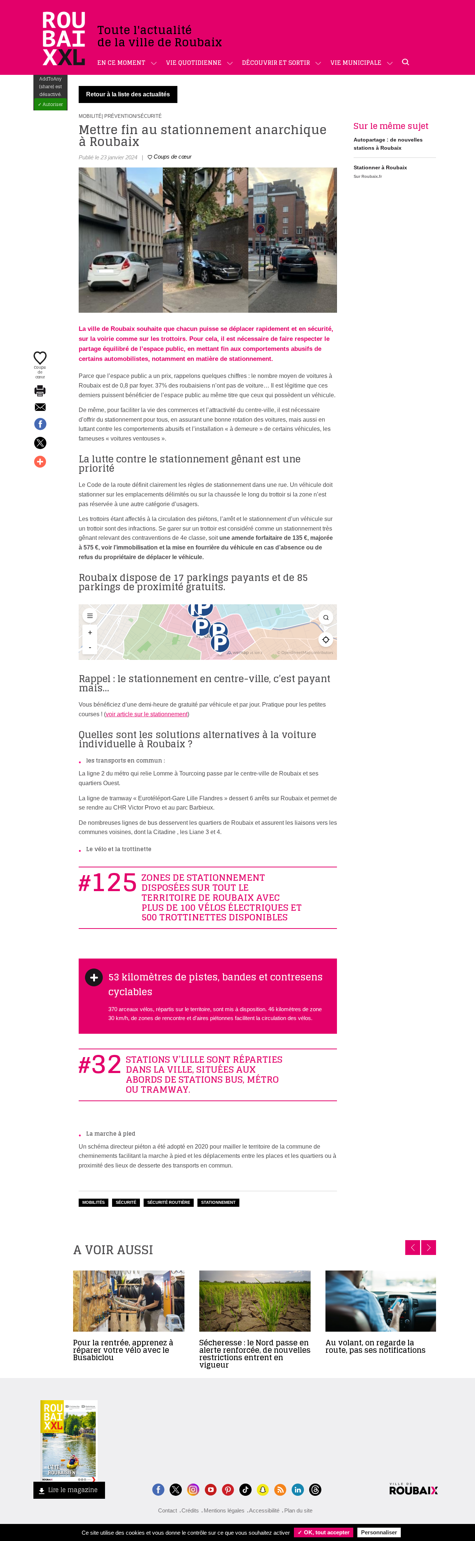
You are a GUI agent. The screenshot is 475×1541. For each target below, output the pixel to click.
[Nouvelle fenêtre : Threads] (315, 1488)
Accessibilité (264, 1510)
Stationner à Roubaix (380, 167)
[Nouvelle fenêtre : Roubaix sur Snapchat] (263, 1488)
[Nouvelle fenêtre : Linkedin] (298, 1488)
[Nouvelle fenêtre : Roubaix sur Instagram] (193, 1488)
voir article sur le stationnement (146, 714)
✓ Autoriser (50, 104)
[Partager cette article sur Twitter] (40, 443)
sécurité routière (168, 1202)
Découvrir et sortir (276, 62)
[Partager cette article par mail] (40, 407)
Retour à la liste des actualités (128, 94)
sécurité (126, 1202)
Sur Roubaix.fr (368, 176)
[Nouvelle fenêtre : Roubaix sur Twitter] (176, 1488)
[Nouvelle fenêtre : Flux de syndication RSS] (280, 1488)
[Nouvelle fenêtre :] (210, 1488)
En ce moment (121, 62)
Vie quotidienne (194, 62)
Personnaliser (379, 1532)
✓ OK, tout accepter (324, 1532)
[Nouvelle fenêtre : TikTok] (245, 1488)
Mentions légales (224, 1510)
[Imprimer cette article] (40, 391)
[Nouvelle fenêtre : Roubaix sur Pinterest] (228, 1488)
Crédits (190, 1510)
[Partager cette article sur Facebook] (40, 424)
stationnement (218, 1202)
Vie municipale (355, 62)
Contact (167, 1510)
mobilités (93, 1202)
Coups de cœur (40, 371)
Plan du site (298, 1510)
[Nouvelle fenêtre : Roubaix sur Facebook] (158, 1488)
